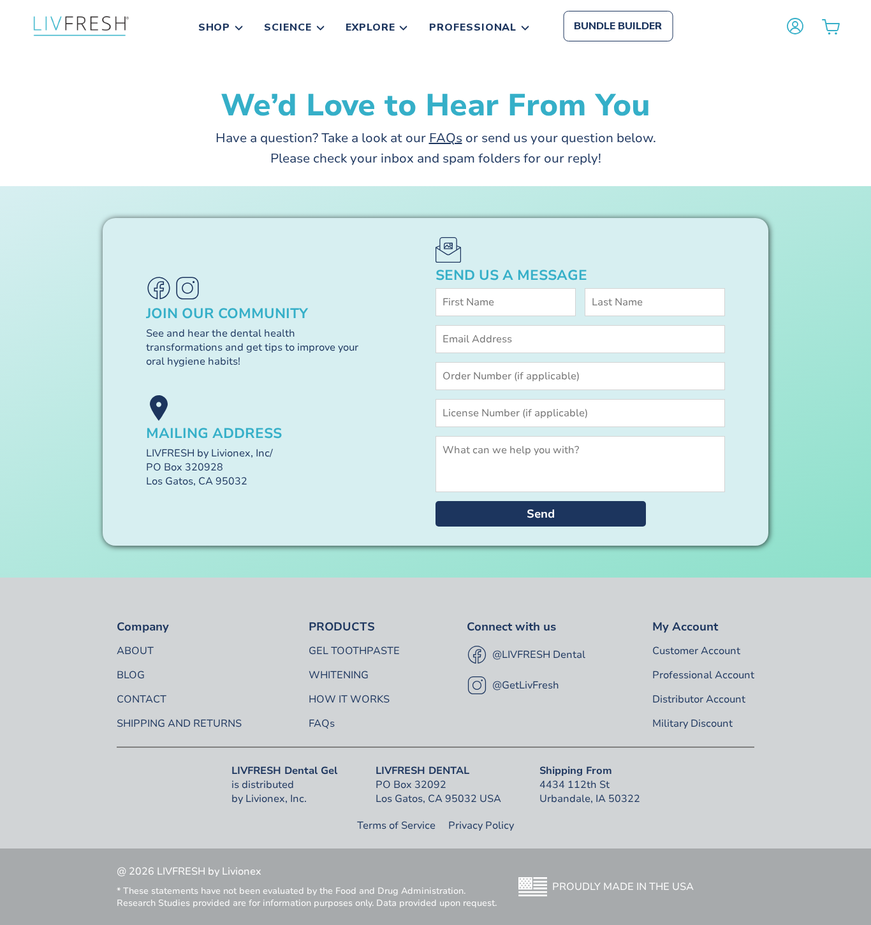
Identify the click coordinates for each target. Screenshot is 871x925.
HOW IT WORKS (349, 699)
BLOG (131, 675)
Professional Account (703, 675)
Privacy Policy (481, 826)
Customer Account (696, 651)
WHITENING (339, 675)
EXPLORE (370, 27)
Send (541, 513)
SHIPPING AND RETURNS (179, 724)
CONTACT (141, 699)
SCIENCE (288, 27)
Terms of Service (396, 826)
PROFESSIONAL (473, 27)
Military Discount (692, 724)
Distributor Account (698, 699)
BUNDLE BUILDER (618, 26)
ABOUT (135, 651)
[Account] (795, 26)
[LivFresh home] (81, 26)
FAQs (445, 138)
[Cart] (830, 26)
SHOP (214, 27)
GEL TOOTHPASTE (354, 651)
